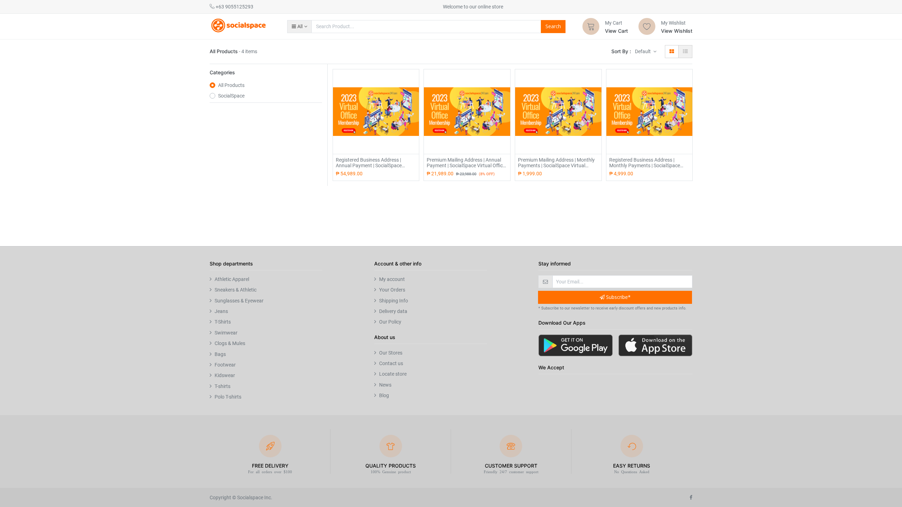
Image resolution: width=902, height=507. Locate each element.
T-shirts (222, 386)
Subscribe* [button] (618, 297)
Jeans (221, 311)
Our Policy (390, 322)
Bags (220, 354)
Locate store (393, 374)
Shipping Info (393, 300)
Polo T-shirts (228, 397)
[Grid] (672, 51)
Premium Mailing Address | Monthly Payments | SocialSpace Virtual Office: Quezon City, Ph (556, 162)
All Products (231, 85)
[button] (299, 26)
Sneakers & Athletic (236, 290)
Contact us (391, 363)
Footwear (225, 365)
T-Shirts (223, 322)
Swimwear (226, 333)
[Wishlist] (646, 26)
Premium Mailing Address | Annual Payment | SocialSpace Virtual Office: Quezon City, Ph (466, 162)
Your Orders (392, 290)
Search (553, 26)
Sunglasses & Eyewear (239, 300)
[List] (685, 51)
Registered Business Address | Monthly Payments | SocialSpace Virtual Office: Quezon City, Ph (644, 162)
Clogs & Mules (230, 343)
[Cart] (590, 26)
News (385, 385)
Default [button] (643, 51)
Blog (384, 395)
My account (392, 279)
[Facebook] (691, 497)
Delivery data (393, 311)
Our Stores (390, 353)
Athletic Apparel (232, 279)
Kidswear (225, 375)
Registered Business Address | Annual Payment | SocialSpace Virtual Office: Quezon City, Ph (369, 162)
